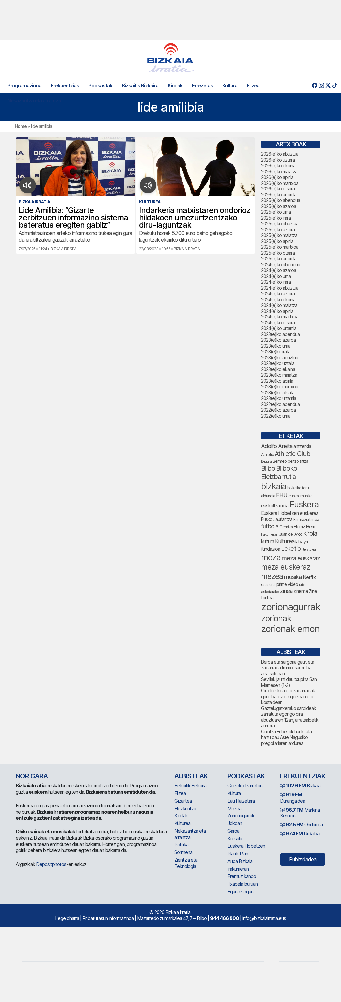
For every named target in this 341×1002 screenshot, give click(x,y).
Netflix (309, 577)
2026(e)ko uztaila (278, 160)
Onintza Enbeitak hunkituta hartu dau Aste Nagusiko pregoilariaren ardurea (286, 737)
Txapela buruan (242, 884)
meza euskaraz (301, 558)
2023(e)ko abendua (280, 334)
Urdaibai (303, 833)
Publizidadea (302, 859)
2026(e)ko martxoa (279, 183)
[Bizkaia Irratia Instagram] (321, 85)
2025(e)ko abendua (280, 200)
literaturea (309, 549)
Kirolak (175, 85)
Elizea (253, 85)
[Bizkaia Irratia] (170, 57)
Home (21, 126)
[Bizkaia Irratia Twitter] (327, 85)
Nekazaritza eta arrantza (34, 100)
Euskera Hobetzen (280, 513)
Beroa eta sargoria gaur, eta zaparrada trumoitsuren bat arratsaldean (287, 667)
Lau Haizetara (241, 801)
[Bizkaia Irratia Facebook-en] (314, 85)
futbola (269, 526)
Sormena (183, 852)
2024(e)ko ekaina (278, 299)
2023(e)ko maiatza (279, 375)
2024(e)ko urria (276, 276)
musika (293, 576)
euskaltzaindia (274, 506)
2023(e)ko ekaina (278, 369)
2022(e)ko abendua (280, 404)
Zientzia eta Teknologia (185, 863)
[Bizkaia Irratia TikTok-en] (334, 85)
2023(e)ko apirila (277, 381)
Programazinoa (24, 85)
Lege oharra (67, 918)
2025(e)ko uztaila (278, 229)
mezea (272, 576)
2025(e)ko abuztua (279, 223)
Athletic (267, 454)
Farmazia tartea (306, 519)
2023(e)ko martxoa (279, 386)
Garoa (233, 831)
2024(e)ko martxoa (279, 316)
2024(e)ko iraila (276, 282)
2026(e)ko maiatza (279, 171)
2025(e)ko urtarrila (278, 258)
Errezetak (202, 85)
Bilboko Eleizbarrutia (279, 472)
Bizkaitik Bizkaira (140, 85)
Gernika (286, 526)
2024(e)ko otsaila (278, 322)
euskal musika (300, 495)
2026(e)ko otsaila (278, 188)
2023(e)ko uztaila (277, 363)
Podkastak (100, 85)
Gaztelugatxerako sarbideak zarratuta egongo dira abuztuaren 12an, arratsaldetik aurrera (289, 717)
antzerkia (302, 446)
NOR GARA (32, 776)
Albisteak (191, 776)
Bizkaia (303, 785)
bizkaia (273, 486)
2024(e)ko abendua (280, 264)
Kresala (234, 838)
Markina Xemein (300, 813)
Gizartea (183, 801)
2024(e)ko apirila (277, 311)
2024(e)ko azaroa (278, 270)
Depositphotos (51, 864)
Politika (181, 844)
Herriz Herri (304, 527)
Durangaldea (292, 797)
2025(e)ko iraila (276, 218)
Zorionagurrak (240, 816)
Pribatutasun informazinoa (108, 918)
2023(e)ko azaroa (278, 340)
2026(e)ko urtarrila (278, 194)
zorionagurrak (290, 607)
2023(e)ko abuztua (279, 357)
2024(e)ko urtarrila (278, 328)
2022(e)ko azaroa (278, 410)
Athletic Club (292, 454)
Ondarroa (304, 824)
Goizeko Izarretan (244, 785)
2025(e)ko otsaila (278, 253)
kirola (310, 533)
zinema (300, 591)
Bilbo (268, 468)
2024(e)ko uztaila (278, 293)
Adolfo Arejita (276, 446)
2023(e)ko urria (275, 346)
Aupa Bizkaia (239, 861)
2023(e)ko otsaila (277, 392)
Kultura (229, 85)
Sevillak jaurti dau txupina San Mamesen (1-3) (289, 682)
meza (271, 557)
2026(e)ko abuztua (279, 154)
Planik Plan (237, 853)
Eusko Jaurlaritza (276, 519)
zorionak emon (290, 628)
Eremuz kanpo (241, 876)
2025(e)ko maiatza (279, 235)
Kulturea (284, 541)
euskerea (309, 513)
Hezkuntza (185, 808)
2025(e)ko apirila (277, 241)
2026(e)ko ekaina (278, 165)
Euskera (304, 504)
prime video (287, 584)
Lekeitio (291, 548)
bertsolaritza (298, 461)
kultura (267, 541)
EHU (281, 495)
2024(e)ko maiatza (279, 305)
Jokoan (234, 823)
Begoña (266, 461)
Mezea (234, 808)
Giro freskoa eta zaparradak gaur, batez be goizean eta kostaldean (288, 696)
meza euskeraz (285, 567)
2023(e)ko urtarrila (278, 398)
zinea (286, 590)
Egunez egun (240, 891)
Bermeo (280, 461)
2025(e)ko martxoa (279, 247)
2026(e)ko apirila (277, 177)
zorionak (276, 618)
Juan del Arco (290, 534)
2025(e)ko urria (276, 212)
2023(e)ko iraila (275, 351)
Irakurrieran (269, 534)
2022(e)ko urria (275, 416)
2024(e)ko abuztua (279, 288)
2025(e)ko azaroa (278, 206)
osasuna (268, 584)
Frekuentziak (65, 85)
